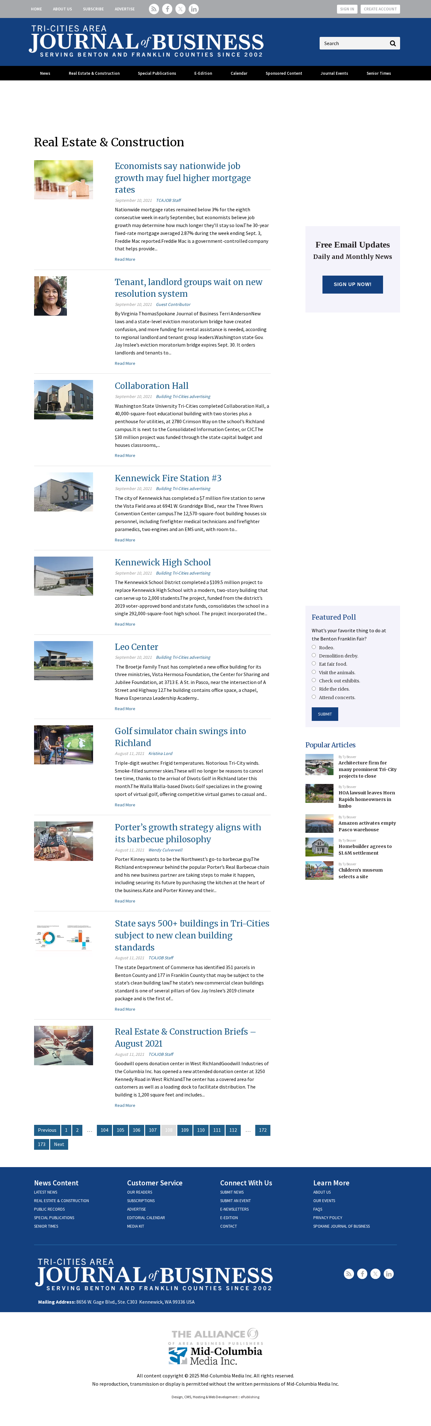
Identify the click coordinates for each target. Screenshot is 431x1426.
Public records (49, 1209)
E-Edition (203, 73)
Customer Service (155, 1182)
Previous (47, 1130)
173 (41, 1144)
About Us (62, 9)
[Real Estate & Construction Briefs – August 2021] (63, 1045)
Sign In (347, 9)
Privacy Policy (327, 1217)
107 (152, 1130)
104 (104, 1130)
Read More (125, 259)
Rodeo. (326, 648)
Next (59, 1144)
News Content (56, 1182)
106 (136, 1130)
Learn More (331, 1182)
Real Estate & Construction (94, 73)
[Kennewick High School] (63, 575)
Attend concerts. (337, 697)
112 (233, 1130)
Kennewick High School (163, 562)
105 (120, 1130)
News (45, 73)
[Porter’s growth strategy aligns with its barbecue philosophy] (63, 840)
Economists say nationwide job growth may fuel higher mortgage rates (183, 178)
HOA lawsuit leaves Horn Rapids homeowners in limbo (367, 799)
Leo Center (136, 647)
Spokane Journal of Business (341, 1226)
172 (263, 1130)
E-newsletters (234, 1209)
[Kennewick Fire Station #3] (63, 491)
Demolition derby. (338, 656)
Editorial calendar (146, 1217)
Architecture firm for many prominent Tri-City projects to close (368, 769)
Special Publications (157, 73)
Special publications (54, 1217)
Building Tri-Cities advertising (183, 396)
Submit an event (235, 1200)
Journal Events (334, 73)
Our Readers (139, 1192)
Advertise (125, 9)
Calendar (239, 73)
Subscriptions (141, 1200)
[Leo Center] (63, 660)
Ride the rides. (334, 689)
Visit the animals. (337, 672)
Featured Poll (334, 617)
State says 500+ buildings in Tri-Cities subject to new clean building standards (192, 935)
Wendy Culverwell (165, 850)
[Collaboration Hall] (63, 399)
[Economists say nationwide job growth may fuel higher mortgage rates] (63, 179)
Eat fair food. (333, 664)
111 (217, 1130)
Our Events (324, 1200)
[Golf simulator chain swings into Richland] (63, 744)
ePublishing (250, 1396)
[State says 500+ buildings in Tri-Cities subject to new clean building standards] (63, 936)
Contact (228, 1226)
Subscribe (93, 9)
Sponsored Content (284, 73)
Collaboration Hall (152, 386)
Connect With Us (246, 1182)
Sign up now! (353, 284)
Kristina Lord (160, 753)
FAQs (317, 1209)
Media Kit (135, 1226)
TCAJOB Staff (168, 200)
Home (36, 9)
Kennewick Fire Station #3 (168, 478)
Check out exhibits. (339, 681)
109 (185, 1130)
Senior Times (379, 73)
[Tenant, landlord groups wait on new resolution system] (50, 295)
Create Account (380, 9)
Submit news (232, 1192)
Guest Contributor (173, 304)
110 (201, 1130)
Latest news (45, 1192)
